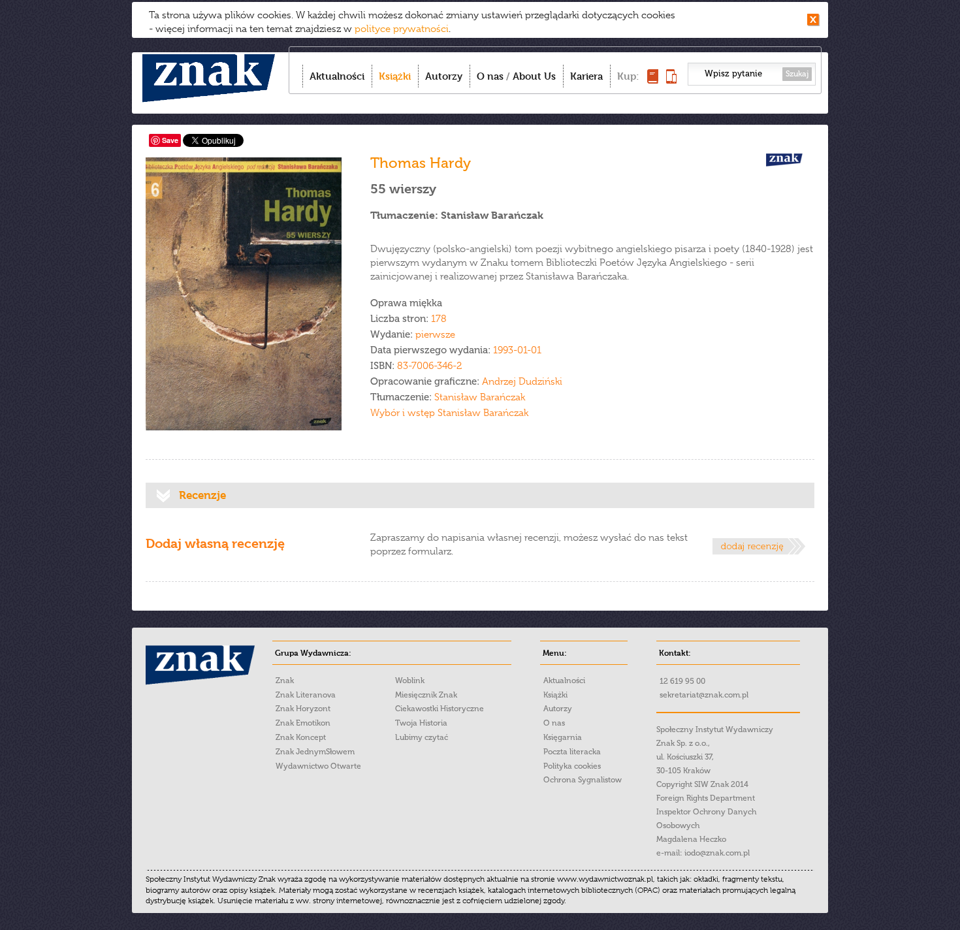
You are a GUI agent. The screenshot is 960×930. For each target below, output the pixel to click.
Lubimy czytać (421, 737)
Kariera (586, 76)
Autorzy (443, 76)
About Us (534, 76)
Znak (285, 680)
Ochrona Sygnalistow (582, 779)
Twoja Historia (421, 723)
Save (170, 140)
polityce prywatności (402, 29)
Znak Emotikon (303, 723)
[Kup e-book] (671, 80)
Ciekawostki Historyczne (439, 708)
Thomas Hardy (420, 163)
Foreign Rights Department (705, 798)
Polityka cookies (572, 766)
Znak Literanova (306, 694)
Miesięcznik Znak (426, 694)
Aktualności (337, 76)
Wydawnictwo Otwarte (318, 766)
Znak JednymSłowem (315, 751)
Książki (395, 76)
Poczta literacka (572, 751)
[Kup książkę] (652, 80)
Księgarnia (562, 737)
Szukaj (797, 73)
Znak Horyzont (303, 708)
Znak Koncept (301, 737)
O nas (490, 76)
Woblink (409, 680)
